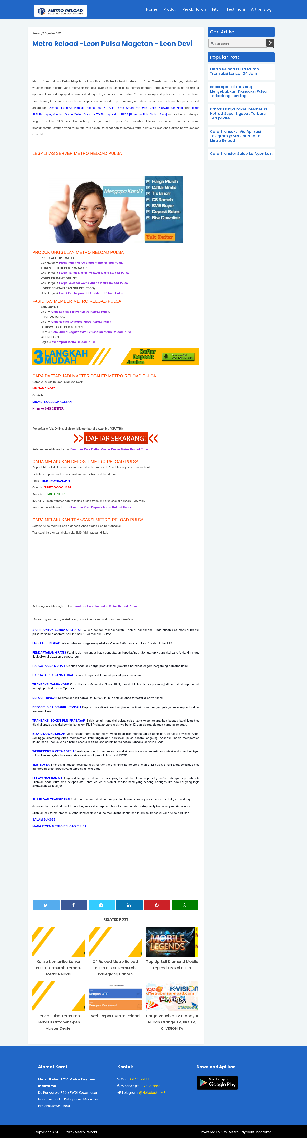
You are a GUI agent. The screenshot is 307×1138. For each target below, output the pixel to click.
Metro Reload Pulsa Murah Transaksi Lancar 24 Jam (234, 71)
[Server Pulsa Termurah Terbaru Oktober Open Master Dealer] (58, 996)
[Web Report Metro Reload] (115, 996)
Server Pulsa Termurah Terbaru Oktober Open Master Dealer (58, 1022)
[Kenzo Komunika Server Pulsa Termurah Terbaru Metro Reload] (58, 942)
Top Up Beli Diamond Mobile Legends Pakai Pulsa (172, 964)
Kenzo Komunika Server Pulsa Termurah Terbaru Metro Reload (58, 968)
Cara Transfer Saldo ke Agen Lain (241, 153)
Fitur (216, 9)
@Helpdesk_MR (152, 1092)
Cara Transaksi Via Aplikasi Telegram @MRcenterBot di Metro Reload (235, 136)
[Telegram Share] (102, 905)
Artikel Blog (261, 9)
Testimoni (235, 9)
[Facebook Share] (74, 905)
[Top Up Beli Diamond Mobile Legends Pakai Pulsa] (172, 942)
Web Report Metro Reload (115, 1015)
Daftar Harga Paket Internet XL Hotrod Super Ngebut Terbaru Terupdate (239, 113)
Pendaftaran (194, 9)
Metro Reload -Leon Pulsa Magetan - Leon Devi (112, 43)
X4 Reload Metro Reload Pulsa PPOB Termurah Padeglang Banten (115, 968)
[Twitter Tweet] (46, 905)
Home (151, 9)
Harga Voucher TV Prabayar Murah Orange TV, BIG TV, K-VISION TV (172, 1022)
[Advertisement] (115, 64)
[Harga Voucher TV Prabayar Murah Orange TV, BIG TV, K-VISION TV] (172, 996)
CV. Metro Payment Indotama (246, 1132)
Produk (170, 9)
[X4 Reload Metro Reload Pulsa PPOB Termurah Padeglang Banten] (115, 942)
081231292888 (140, 1079)
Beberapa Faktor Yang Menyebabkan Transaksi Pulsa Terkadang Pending (238, 91)
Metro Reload (85, 1132)
